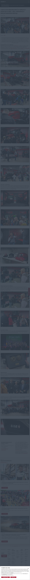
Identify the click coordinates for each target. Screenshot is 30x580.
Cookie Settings (5, 577)
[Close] (28, 568)
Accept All (13, 577)
